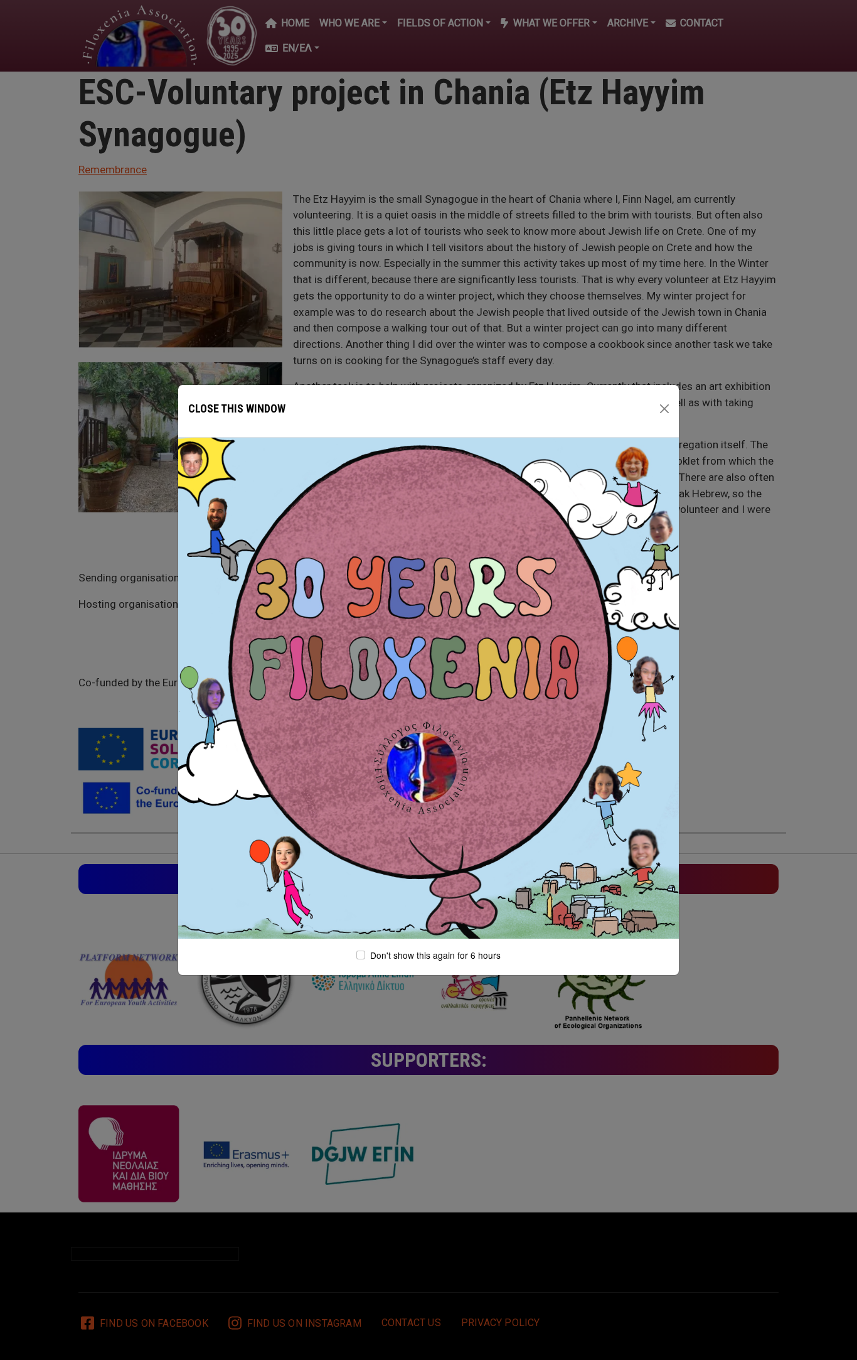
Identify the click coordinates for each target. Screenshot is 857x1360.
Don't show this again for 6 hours (435, 955)
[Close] (664, 408)
